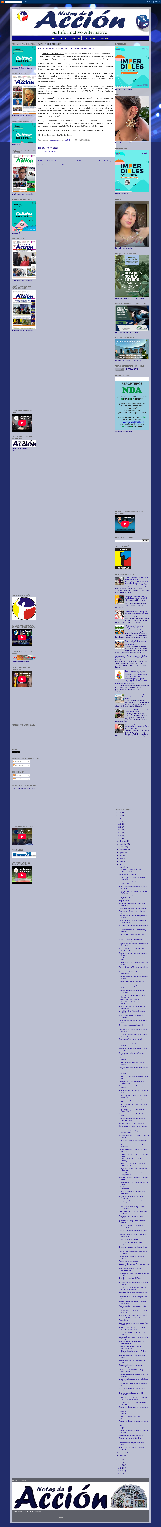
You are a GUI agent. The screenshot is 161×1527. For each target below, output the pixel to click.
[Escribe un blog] (82, 140)
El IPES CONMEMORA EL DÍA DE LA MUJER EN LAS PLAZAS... (132, 1328)
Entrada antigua (106, 160)
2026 (120, 812)
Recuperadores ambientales (128, 1261)
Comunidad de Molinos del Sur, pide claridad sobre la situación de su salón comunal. (136, 643)
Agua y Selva (123, 1320)
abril (121, 864)
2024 (120, 818)
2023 (120, 821)
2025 (120, 815)
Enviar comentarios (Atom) (57, 165)
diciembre (123, 841)
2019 (120, 833)
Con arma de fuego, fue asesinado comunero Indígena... (130, 1040)
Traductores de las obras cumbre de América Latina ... (131, 949)
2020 (120, 830)
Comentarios (19, 765)
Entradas (18, 761)
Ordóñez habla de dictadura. (128, 1239)
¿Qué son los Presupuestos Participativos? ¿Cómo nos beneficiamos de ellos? (134, 628)
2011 (120, 1474)
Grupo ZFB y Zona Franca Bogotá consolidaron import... (130, 940)
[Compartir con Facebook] (86, 140)
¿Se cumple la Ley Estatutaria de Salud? (133, 908)
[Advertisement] (24, 370)
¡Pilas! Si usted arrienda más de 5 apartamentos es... (130, 1347)
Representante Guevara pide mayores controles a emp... (132, 1119)
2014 (120, 1465)
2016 (120, 1459)
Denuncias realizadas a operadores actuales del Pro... (131, 1217)
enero (122, 1456)
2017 (120, 838)
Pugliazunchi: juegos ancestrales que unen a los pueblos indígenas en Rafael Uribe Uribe (136, 613)
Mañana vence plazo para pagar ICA (131, 1123)
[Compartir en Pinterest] (89, 140)
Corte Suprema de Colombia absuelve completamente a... (132, 1164)
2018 (120, 836)
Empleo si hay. (124, 901)
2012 (120, 1471)
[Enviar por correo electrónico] (80, 140)
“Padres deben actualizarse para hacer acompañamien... (132, 1174)
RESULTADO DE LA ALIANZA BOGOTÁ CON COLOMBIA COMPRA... (133, 1316)
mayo (122, 861)
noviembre (123, 844)
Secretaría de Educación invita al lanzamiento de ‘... (130, 1269)
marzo (122, 867)
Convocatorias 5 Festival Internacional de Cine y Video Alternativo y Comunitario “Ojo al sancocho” (131, 658)
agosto (122, 853)
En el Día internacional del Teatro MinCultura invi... (130, 1279)
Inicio (54, 38)
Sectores (63, 38)
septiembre (124, 850)
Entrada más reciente (48, 160)
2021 (120, 827)
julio (121, 855)
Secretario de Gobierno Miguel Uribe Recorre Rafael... (131, 1132)
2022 (120, 824)
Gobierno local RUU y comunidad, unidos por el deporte (136, 711)
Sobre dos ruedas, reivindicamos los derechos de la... (131, 1342)
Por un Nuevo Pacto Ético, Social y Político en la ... (131, 1370)
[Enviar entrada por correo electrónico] (75, 140)
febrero (122, 1453)
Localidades (104, 38)
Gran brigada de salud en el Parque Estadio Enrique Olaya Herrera (135, 696)
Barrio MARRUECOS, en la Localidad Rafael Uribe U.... (131, 1110)
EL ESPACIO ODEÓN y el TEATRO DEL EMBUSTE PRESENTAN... (133, 1398)
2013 (120, 1468)
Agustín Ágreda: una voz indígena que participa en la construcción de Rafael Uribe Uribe (137, 726)
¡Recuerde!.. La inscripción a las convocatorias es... (130, 870)
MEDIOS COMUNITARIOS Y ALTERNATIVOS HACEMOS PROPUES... (129, 1001)
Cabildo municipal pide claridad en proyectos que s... (130, 1366)
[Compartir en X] (84, 140)
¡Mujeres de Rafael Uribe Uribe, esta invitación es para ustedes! (136, 597)
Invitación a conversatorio (127, 874)
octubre (122, 847)
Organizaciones (89, 38)
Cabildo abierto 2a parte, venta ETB (131, 1435)
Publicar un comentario (49, 151)
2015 (120, 1462)
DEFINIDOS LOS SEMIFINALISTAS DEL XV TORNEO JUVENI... (133, 1288)
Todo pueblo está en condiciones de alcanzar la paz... (131, 1026)
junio (121, 858)
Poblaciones (75, 38)
